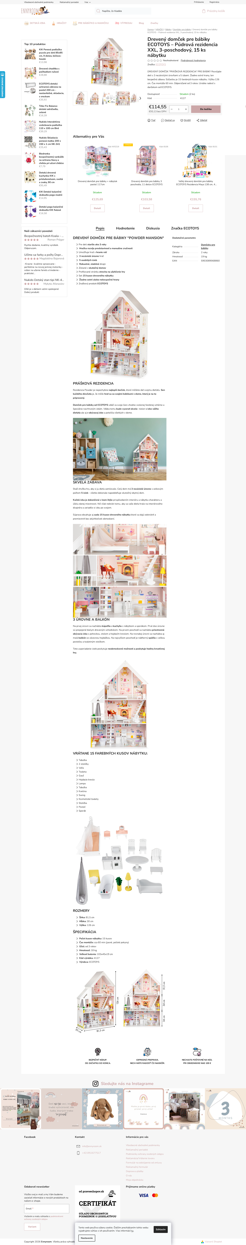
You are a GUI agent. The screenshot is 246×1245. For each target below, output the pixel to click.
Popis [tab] (100, 228)
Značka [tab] (185, 228)
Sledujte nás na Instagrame (127, 1083)
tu (132, 1230)
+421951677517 (91, 1152)
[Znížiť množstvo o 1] (171, 109)
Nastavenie (87, 1238)
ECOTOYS (161, 64)
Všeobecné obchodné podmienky (38, 2)
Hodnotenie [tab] (125, 228)
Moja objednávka (134, 1180)
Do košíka (206, 109)
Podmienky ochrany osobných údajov (145, 1154)
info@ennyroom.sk (92, 1146)
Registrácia (214, 2)
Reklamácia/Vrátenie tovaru (140, 1158)
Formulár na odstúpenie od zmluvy (144, 1162)
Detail (97, 208)
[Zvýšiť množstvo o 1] (186, 109)
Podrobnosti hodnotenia (193, 60)
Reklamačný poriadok (69, 2)
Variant (32, 1226)
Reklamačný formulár (137, 1167)
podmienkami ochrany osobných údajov (43, 1218)
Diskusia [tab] (153, 228)
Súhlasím (161, 1229)
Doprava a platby (134, 1171)
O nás (129, 1175)
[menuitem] (34, 22)
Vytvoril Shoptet (213, 1241)
